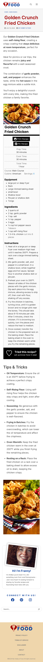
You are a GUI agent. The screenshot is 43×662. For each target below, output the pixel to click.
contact (21, 655)
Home (6, 12)
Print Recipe (22, 139)
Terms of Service (21, 640)
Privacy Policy (21, 635)
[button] (31, 4)
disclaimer (21, 645)
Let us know (19, 355)
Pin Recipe (22, 144)
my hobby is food (24, 28)
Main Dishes (13, 12)
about (21, 650)
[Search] (38, 609)
